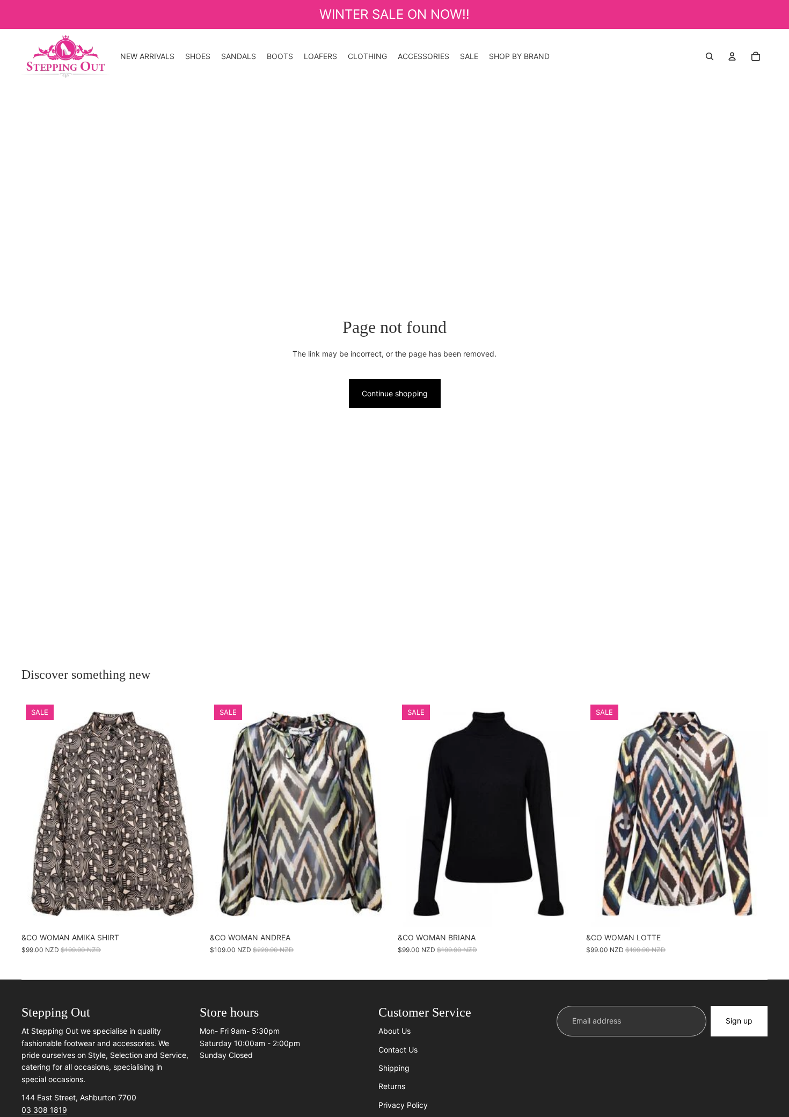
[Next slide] (375, 814)
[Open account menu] (732, 56)
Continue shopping (395, 393)
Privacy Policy (403, 1104)
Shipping (394, 1067)
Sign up (739, 1020)
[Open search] (709, 56)
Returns (391, 1086)
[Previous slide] (226, 814)
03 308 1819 (44, 1109)
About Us (394, 1030)
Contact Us (398, 1049)
